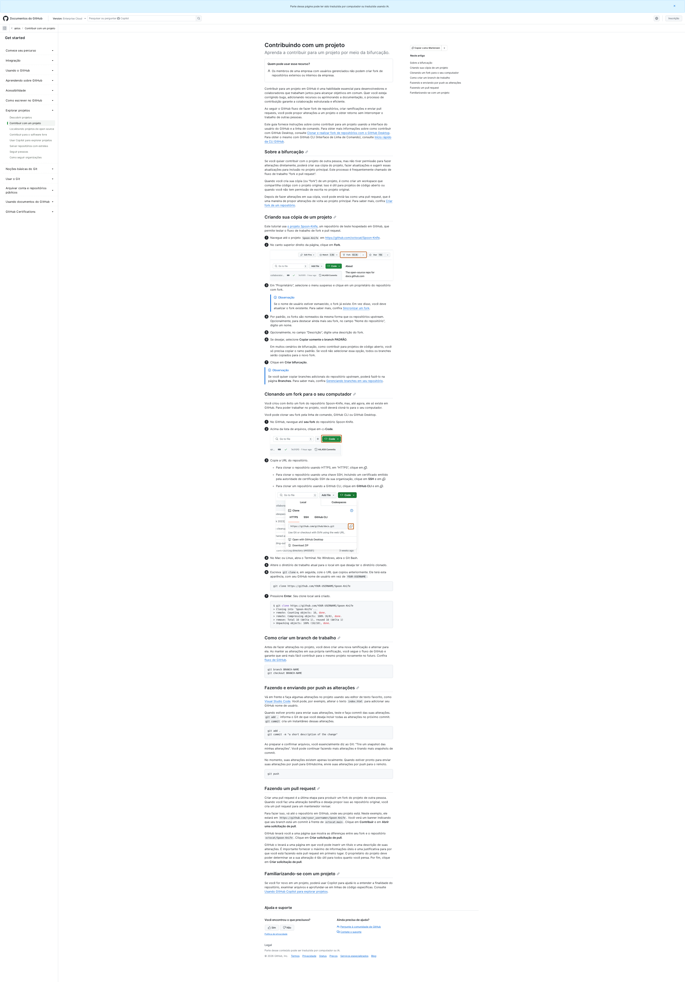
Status (323, 955)
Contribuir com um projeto (40, 28)
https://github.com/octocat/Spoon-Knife (352, 237)
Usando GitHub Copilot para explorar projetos (296, 891)
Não (288, 927)
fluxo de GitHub (275, 660)
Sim (274, 927)
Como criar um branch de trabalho (300, 637)
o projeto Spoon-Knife (302, 226)
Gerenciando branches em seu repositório (354, 381)
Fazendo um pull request (290, 788)
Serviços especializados (354, 955)
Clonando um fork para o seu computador (308, 394)
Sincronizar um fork (356, 308)
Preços (333, 955)
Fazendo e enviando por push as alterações (310, 687)
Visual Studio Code (277, 701)
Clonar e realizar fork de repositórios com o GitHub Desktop (348, 133)
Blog (373, 955)
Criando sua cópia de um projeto (298, 217)
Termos (295, 955)
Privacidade (309, 955)
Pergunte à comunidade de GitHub (360, 926)
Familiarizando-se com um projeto (300, 873)
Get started (15, 38)
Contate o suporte (350, 931)
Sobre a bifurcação (284, 151)
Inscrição (673, 18)
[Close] (675, 6)
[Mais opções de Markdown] (444, 48)
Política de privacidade (276, 934)
